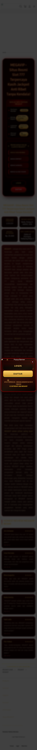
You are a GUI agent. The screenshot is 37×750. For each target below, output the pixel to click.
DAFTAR (17, 373)
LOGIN (18, 365)
